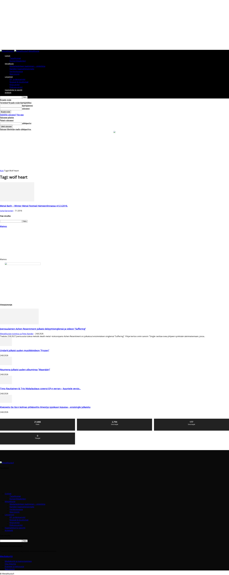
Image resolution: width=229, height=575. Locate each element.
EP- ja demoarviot (17, 79)
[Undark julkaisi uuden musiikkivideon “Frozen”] (6, 345)
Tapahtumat (15, 58)
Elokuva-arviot (16, 87)
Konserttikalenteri (18, 61)
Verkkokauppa (16, 71)
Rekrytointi (14, 74)
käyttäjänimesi (27, 105)
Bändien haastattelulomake (22, 69)
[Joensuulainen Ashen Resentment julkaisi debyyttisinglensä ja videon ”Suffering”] (19, 323)
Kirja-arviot (15, 84)
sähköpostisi (26, 123)
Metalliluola (9, 64)
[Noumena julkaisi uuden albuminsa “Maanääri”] (6, 364)
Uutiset (7, 56)
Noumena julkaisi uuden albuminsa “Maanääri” (25, 369)
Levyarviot (9, 77)
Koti (2, 170)
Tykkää (37, 419)
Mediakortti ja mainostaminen (18, 561)
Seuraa (114, 419)
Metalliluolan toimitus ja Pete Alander (17, 333)
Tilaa (37, 433)
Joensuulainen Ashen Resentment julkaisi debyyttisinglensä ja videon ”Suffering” (43, 328)
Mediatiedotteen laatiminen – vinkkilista (27, 66)
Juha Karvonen (6, 210)
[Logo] (7, 51)
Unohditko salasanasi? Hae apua (12, 114)
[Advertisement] (114, 151)
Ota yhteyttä (10, 564)
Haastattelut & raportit (13, 90)
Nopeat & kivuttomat (19, 82)
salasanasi (26, 108)
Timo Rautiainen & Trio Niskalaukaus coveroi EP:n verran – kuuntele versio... (40, 388)
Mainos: (3, 226)
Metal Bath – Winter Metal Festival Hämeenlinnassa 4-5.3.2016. (34, 205)
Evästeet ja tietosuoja (14, 566)
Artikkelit (8, 92)
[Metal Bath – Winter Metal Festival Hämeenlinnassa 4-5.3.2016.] (17, 200)
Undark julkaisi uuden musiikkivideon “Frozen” (24, 350)
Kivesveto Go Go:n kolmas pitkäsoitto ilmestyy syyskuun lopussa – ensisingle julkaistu (45, 407)
